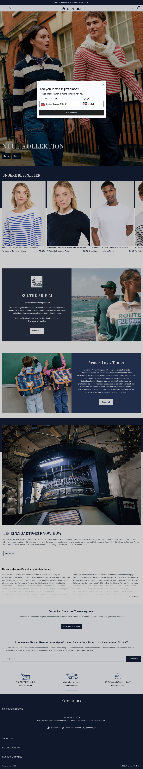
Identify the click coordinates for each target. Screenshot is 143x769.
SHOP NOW (71, 113)
